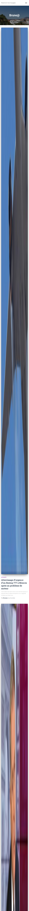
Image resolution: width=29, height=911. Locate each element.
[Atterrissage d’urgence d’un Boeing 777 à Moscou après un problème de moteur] (14, 301)
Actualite (3, 577)
